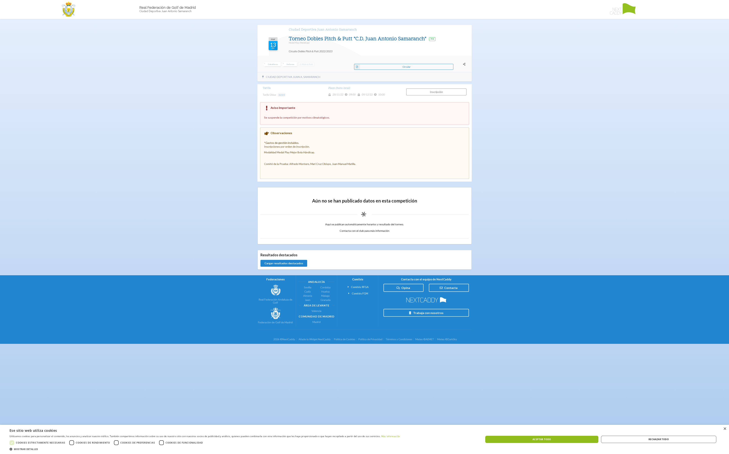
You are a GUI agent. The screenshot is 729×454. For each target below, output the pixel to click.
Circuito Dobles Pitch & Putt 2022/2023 (310, 51)
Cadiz (307, 291)
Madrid (316, 321)
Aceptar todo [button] (542, 439)
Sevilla (307, 287)
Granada (325, 299)
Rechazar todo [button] (659, 439)
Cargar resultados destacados (283, 263)
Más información (390, 436)
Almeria (307, 295)
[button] (204, 449)
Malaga (325, 295)
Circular (406, 66)
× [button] (724, 428)
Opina (405, 287)
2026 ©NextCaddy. (284, 339)
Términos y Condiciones (399, 339)
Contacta (451, 287)
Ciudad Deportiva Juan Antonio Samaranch (323, 29)
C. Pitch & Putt (306, 64)
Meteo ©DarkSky (447, 339)
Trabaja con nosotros (428, 313)
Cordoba (325, 287)
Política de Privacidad (370, 339)
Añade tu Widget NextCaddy (315, 339)
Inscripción (436, 91)
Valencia (316, 310)
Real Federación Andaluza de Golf (275, 301)
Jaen (307, 299)
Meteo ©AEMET (424, 339)
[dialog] (364, 439)
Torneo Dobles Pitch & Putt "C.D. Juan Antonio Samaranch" (358, 39)
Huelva (325, 291)
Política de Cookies (344, 339)
